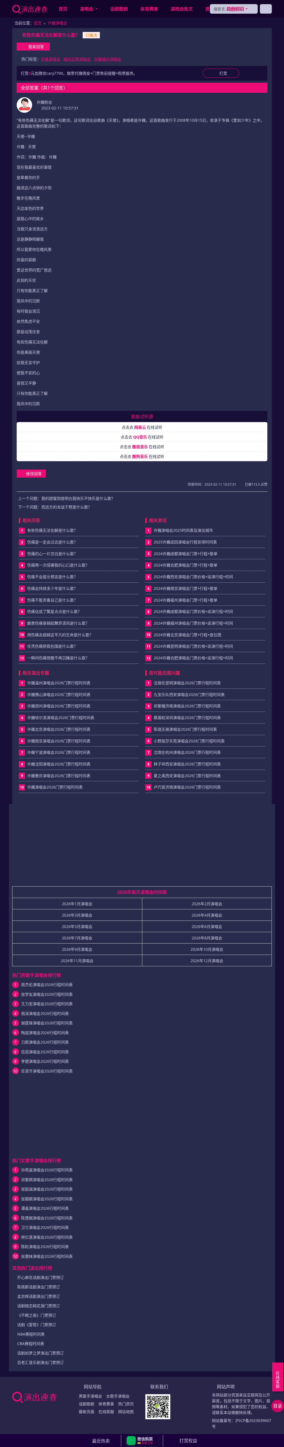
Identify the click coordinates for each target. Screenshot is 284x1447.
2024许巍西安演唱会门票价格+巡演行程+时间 (193, 576)
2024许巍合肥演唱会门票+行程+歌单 (185, 565)
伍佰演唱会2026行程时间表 (45, 1051)
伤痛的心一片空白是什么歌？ (52, 553)
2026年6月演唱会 (207, 926)
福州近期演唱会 (77, 59)
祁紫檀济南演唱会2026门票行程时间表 (187, 705)
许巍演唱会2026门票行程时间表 (55, 787)
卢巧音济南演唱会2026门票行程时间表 (187, 787)
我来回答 (36, 46)
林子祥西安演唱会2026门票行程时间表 (187, 764)
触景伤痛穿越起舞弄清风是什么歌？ (58, 623)
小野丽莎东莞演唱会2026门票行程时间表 (189, 741)
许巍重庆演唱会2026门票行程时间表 (58, 775)
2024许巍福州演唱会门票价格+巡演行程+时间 (193, 623)
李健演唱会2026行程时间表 (45, 1061)
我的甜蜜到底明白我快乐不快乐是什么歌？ (78, 498)
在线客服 (106, 1411)
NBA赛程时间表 (31, 1334)
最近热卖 (101, 1441)
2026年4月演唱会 (207, 915)
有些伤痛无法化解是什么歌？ (52, 530)
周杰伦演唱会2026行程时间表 (47, 984)
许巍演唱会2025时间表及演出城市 (183, 530)
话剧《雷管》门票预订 (36, 1324)
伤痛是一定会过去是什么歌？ (52, 542)
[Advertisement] (142, 847)
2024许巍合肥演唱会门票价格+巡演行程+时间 (193, 657)
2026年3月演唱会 (77, 915)
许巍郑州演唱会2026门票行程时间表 (58, 705)
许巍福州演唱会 (107, 59)
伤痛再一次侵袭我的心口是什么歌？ (58, 565)
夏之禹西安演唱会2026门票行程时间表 (187, 775)
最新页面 (86, 1411)
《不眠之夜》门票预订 (36, 1315)
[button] (142, 1440)
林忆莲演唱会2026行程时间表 (47, 1237)
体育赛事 (149, 9)
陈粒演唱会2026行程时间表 (45, 1246)
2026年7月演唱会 (77, 937)
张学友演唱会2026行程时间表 (47, 994)
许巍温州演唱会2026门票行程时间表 (58, 682)
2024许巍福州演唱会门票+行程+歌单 (185, 600)
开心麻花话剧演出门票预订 (40, 1277)
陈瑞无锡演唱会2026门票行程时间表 (185, 729)
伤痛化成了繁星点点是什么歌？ (54, 611)
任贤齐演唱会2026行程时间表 (47, 1071)
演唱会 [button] (87, 9)
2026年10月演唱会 (207, 949)
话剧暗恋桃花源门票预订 (38, 1305)
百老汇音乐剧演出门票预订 (40, 1362)
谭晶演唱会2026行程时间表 (45, 1208)
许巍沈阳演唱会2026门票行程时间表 (58, 764)
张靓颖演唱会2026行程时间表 (47, 1198)
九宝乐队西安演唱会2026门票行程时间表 (189, 694)
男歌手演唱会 (90, 1396)
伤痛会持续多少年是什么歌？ (52, 588)
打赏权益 (188, 1441)
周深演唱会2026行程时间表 (45, 1013)
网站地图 (126, 1411)
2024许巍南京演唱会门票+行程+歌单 (185, 588)
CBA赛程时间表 (30, 1343)
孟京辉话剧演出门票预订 (38, 1296)
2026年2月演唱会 (207, 903)
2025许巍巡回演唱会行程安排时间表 (185, 542)
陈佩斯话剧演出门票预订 (38, 1286)
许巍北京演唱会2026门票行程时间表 (58, 729)
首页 (63, 9)
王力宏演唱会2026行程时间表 (47, 1003)
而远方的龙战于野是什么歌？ (66, 507)
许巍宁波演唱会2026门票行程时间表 (58, 752)
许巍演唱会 (57, 23)
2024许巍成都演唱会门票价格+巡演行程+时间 (193, 611)
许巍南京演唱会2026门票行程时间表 (58, 741)
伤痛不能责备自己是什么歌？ (52, 600)
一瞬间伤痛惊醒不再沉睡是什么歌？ (58, 657)
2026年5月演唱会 (77, 926)
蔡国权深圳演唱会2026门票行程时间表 (187, 717)
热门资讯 (126, 1403)
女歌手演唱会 (118, 1396)
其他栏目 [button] (235, 9)
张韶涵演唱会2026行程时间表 (47, 1189)
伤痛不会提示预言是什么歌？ (52, 576)
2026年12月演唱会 (207, 960)
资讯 (209, 9)
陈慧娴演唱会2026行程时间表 (47, 1218)
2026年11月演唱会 (77, 960)
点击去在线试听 (142, 427)
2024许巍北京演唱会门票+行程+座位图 (187, 634)
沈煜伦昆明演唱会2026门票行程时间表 (187, 682)
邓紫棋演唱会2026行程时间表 (47, 1179)
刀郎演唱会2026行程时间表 (45, 1042)
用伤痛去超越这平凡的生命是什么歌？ (60, 634)
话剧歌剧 (119, 9)
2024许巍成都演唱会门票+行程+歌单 (185, 553)
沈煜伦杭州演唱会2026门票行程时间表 (187, 752)
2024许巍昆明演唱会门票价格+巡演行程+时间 (193, 646)
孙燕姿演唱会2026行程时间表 (47, 1169)
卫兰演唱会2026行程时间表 (45, 1227)
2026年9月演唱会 (77, 949)
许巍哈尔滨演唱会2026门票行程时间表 (60, 717)
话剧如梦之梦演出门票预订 (40, 1353)
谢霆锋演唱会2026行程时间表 (47, 1023)
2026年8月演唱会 (207, 937)
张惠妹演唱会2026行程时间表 (47, 1256)
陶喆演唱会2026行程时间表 (45, 1032)
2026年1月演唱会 (77, 903)
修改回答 (34, 473)
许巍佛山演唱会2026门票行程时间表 (58, 694)
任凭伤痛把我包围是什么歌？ (52, 646)
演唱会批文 (182, 9)
